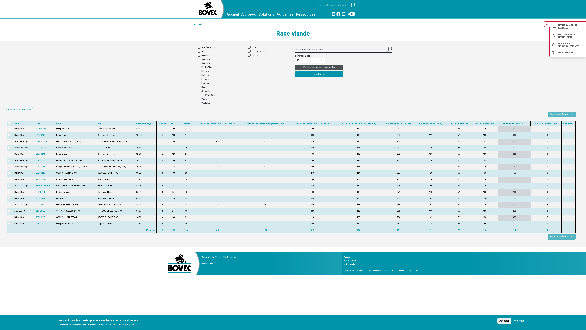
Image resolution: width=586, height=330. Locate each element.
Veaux (174, 123)
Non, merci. (519, 320)
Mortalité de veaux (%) (514, 123)
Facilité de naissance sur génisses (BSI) (265, 123)
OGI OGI (39, 223)
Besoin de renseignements (568, 45)
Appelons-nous (568, 52)
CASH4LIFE (41, 148)
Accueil (233, 14)
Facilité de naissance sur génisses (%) (217, 123)
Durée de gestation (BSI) (430, 123)
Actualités (285, 14)
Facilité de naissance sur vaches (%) (313, 123)
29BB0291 (40, 154)
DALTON (39, 204)
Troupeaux (186, 123)
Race (16, 123)
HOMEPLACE (41, 141)
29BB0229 (40, 173)
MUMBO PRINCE (43, 185)
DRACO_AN (41, 211)
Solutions (266, 14)
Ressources (306, 14)
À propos (248, 14)
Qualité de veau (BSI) (484, 123)
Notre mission (350, 264)
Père (58, 123)
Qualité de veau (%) (459, 123)
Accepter (504, 320)
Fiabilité (162, 123)
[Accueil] (206, 9)
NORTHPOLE (41, 192)
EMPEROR (40, 160)
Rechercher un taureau (568, 26)
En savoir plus (126, 324)
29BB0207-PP (42, 179)
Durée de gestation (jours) (398, 123)
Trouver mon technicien (566, 35)
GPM (100, 123)
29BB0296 (40, 135)
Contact (218, 257)
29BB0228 (40, 217)
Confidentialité (207, 257)
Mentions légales (231, 257)
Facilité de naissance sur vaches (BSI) (358, 123)
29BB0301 (40, 198)
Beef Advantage (143, 123)
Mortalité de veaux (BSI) (546, 123)
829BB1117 (41, 129)
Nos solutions (350, 260)
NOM (38, 123)
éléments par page (303, 56)
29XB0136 (40, 166)
